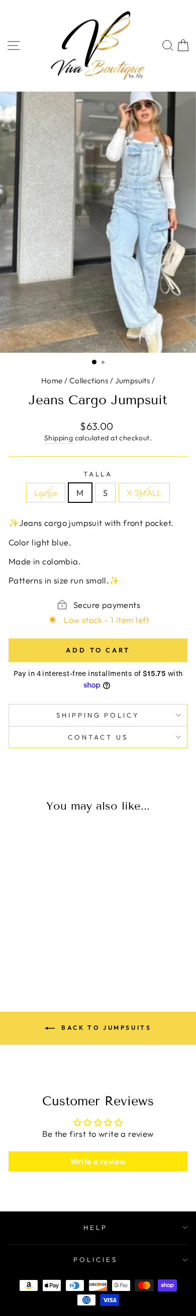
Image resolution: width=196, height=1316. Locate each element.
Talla (98, 474)
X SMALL (144, 492)
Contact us (98, 737)
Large (45, 492)
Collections (89, 380)
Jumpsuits (132, 380)
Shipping (58, 437)
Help (95, 1227)
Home (52, 380)
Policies (95, 1259)
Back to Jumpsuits (105, 1027)
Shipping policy (98, 715)
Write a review (98, 1161)
